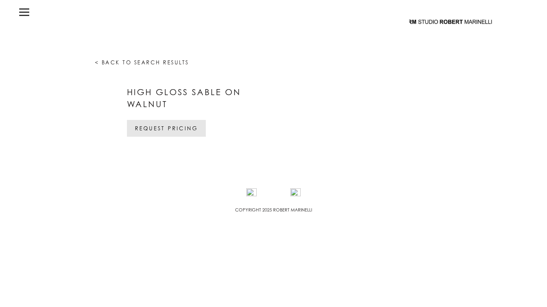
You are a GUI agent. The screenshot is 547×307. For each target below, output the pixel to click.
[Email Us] (295, 193)
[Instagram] (251, 193)
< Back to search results (142, 62)
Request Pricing (166, 128)
